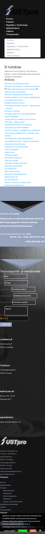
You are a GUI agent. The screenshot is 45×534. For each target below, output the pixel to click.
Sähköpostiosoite (6, 296)
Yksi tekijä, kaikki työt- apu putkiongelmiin (20, 114)
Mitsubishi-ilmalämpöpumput (15, 174)
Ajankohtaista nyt (11, 177)
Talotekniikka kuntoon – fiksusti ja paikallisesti (21, 141)
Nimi (1, 276)
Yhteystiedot (12, 34)
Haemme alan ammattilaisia (15, 92)
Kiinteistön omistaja (12, 111)
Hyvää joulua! (9, 152)
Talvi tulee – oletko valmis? (14, 122)
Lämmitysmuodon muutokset (15, 163)
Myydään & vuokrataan (9, 504)
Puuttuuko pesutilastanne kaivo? (16, 83)
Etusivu (9, 19)
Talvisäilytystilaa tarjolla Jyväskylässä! (18, 138)
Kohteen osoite (6, 302)
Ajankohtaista (12, 28)
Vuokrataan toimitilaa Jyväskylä (16, 147)
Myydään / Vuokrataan (17, 25)
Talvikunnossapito (11, 155)
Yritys (2, 283)
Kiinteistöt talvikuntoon (13, 158)
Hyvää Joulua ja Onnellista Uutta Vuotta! (19, 119)
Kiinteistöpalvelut (10, 496)
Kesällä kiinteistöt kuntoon (14, 103)
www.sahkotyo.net (7, 474)
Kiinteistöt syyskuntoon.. (13, 166)
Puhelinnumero (5, 289)
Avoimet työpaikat (11, 116)
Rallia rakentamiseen (12, 171)
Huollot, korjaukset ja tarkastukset (17, 182)
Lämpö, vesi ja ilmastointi (12, 502)
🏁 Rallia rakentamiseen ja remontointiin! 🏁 (21, 89)
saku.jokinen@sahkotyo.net (10, 471)
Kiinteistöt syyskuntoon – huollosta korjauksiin (22, 86)
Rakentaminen (8, 490)
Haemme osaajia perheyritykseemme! (18, 94)
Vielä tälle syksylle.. (11, 160)
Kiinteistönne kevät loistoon (15, 144)
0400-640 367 (6, 469)
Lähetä (6, 324)
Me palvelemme (10, 169)
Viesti (2, 315)
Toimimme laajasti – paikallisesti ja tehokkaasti (22, 130)
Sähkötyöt (7, 499)
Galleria (9, 31)
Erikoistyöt (7, 493)
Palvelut (10, 22)
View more (30, 527)
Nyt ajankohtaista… (11, 180)
